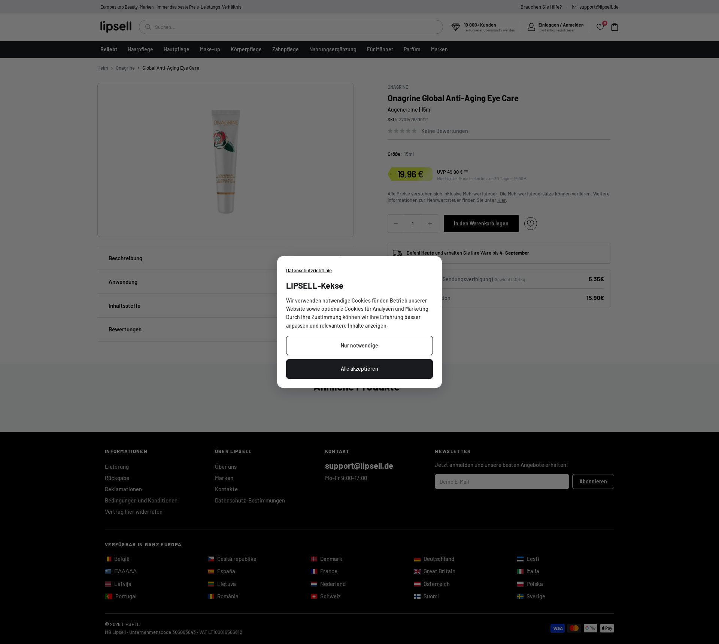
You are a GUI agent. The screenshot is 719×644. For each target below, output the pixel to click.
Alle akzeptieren (359, 368)
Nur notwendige (359, 345)
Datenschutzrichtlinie (309, 270)
